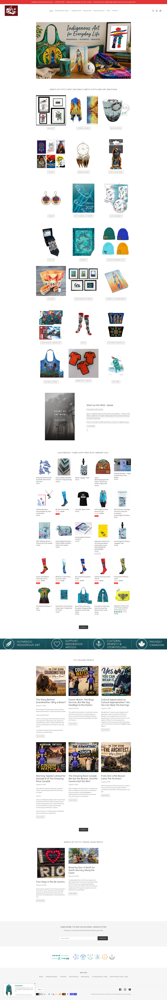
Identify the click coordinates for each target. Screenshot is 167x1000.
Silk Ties (51, 260)
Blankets (84, 260)
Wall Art (51, 128)
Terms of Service (73, 977)
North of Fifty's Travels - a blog (119, 977)
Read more (40, 736)
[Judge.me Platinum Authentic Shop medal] (90, 957)
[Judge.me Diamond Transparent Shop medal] (76, 957)
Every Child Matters (116, 172)
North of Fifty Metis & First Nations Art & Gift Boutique (108, 994)
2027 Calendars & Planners (83, 216)
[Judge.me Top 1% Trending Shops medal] (105, 957)
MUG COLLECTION (116, 128)
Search (41, 977)
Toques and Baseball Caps (115, 260)
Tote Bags (51, 299)
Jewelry (51, 216)
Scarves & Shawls (83, 128)
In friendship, (91, 426)
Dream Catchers (83, 172)
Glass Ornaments (116, 216)
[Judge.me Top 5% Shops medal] (112, 957)
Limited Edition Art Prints (83, 299)
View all (83, 627)
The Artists (63, 977)
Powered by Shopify (126, 994)
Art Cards (116, 382)
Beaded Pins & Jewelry (83, 381)
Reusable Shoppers (51, 382)
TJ (87, 430)
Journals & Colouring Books (116, 299)
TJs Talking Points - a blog (99, 977)
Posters (51, 172)
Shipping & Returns (51, 977)
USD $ (39, 989)
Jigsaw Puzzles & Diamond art (51, 343)
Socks (84, 343)
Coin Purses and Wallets (116, 343)
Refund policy (85, 977)
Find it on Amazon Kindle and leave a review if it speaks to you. (108, 422)
